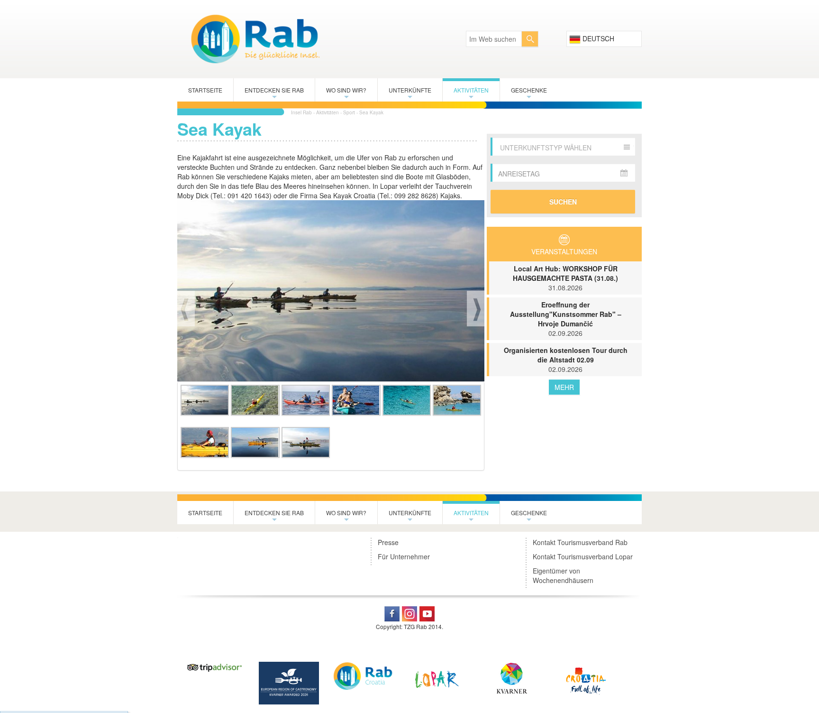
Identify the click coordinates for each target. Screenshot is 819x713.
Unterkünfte (410, 94)
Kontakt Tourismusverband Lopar (583, 556)
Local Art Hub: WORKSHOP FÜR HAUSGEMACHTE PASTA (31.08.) (565, 278)
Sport (349, 112)
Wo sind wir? (346, 94)
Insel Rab (301, 112)
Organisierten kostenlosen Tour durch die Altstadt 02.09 (566, 359)
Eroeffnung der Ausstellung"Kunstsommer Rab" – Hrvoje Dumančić (565, 319)
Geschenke (529, 94)
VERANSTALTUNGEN (564, 251)
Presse (388, 542)
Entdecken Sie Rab (274, 94)
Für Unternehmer (404, 556)
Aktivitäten (471, 94)
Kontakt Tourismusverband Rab (580, 542)
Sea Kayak (371, 112)
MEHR (564, 387)
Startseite (205, 90)
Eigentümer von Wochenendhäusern (563, 575)
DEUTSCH (597, 38)
